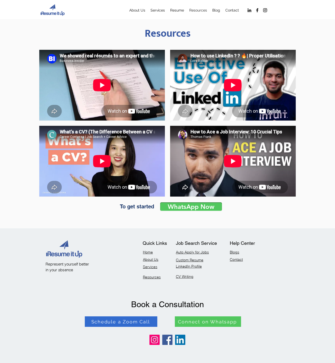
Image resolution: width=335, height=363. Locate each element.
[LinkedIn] (249, 10)
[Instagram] (265, 10)
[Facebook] (257, 10)
